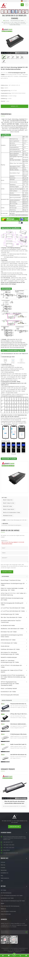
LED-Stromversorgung (6, 893)
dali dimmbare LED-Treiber (17, 20)
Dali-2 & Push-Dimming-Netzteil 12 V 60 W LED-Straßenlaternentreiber (13, 543)
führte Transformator (6, 914)
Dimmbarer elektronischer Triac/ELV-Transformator (11, 621)
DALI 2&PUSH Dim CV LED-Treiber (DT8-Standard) (13, 22)
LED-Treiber (3, 890)
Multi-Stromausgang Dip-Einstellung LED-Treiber (12, 604)
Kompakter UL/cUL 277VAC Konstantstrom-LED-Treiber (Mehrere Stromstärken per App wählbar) (13, 677)
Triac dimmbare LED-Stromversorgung (10, 906)
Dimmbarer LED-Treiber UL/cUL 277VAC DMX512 (12, 671)
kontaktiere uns (14, 826)
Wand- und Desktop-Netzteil (9, 688)
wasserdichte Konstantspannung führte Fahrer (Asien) (12, 636)
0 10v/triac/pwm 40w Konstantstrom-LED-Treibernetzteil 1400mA (18, 734)
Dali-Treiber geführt (9, 509)
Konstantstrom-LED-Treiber (8, 692)
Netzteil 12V (3, 909)
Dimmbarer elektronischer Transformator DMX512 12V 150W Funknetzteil (18, 724)
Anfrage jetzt (14, 106)
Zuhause (7, 20)
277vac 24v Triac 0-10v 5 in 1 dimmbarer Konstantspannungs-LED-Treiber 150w (18, 714)
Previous (0, 791)
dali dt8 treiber (8, 506)
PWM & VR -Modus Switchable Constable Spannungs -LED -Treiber (12, 589)
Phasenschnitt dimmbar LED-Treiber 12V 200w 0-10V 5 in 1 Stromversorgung (18, 703)
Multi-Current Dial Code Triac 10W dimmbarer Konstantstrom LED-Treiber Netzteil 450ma (18, 744)
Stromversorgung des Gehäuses (10, 695)
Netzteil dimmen (8, 515)
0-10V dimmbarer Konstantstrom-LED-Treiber (11, 895)
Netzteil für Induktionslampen (9, 657)
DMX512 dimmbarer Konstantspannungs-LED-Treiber (12, 599)
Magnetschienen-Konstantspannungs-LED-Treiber (13, 584)
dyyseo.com (18, 951)
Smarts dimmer (5, 646)
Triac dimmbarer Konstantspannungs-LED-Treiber (13, 901)
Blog (2, 875)
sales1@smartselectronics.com (10, 853)
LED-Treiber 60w (8, 500)
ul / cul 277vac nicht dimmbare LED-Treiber (13, 611)
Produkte (3, 867)
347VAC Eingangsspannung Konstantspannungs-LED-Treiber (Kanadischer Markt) (10, 683)
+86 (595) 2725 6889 (8, 845)
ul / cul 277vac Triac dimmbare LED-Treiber (13, 608)
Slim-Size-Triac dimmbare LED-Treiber (11, 617)
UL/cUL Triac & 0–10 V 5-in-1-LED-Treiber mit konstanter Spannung (13, 594)
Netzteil (2, 903)
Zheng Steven (6, 850)
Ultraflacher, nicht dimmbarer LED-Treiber (12, 629)
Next (28, 791)
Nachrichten (4, 870)
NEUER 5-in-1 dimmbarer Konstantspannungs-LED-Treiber (10, 661)
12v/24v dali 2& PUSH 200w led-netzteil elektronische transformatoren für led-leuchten (14, 802)
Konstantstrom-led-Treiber (7, 898)
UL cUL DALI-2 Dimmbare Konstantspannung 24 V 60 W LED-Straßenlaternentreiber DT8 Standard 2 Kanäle (12, 525)
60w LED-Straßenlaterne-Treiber (12, 512)
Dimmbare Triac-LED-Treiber (9, 632)
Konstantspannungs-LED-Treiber (10, 614)
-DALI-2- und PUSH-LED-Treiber (10, 124)
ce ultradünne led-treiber (8, 625)
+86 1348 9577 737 (7, 842)
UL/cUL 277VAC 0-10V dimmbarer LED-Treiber (11, 666)
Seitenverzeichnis (5, 878)
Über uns (3, 865)
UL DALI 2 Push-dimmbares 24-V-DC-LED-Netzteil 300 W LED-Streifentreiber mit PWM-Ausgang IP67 (17, 520)
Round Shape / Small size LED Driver (11, 580)
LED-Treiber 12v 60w (9, 503)
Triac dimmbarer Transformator (8, 911)
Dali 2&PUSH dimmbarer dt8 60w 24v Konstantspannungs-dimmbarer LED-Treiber (18, 754)
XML (2, 881)
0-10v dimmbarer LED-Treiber (9, 643)
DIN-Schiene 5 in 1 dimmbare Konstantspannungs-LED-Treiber (10, 653)
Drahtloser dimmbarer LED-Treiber (10, 649)
